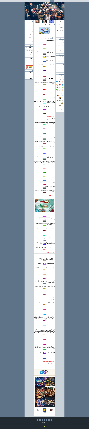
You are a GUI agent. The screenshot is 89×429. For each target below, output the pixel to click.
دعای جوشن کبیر (61, 60)
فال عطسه (31, 72)
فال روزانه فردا (30, 78)
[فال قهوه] (50, 391)
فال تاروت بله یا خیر (30, 41)
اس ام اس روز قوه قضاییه (51, 366)
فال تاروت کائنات (30, 27)
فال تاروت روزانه (30, 23)
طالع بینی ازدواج (61, 56)
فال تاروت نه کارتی (30, 35)
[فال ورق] (40, 401)
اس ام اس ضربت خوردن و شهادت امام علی (60, 25)
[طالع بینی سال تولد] (59, 102)
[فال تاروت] (50, 381)
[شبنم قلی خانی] (37, 21)
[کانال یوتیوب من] (39, 420)
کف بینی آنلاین (61, 52)
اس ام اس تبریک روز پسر (60, 28)
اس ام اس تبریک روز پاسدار (50, 364)
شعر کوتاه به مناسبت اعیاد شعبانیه (50, 35)
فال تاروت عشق (30, 38)
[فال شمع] (40, 391)
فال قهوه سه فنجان (61, 46)
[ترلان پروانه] (44, 21)
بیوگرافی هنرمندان (30, 76)
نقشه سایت (42, 423)
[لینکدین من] (37, 420)
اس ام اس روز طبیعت (61, 23)
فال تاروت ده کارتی (30, 37)
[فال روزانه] (40, 381)
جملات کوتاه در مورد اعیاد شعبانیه (50, 36)
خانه (63, 0)
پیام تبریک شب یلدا (30, 64)
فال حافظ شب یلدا (30, 63)
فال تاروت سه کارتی (30, 30)
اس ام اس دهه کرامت (51, 365)
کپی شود (44, 44)
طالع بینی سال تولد (61, 110)
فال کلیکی (62, 66)
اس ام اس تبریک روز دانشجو (50, 367)
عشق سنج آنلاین (61, 71)
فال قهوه (62, 44)
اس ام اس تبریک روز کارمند (60, 31)
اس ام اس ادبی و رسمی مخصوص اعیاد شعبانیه (49, 38)
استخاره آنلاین (48, 0)
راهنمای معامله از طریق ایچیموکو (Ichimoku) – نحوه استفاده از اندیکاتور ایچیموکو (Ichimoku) (29, 48)
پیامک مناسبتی (52, 0)
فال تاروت (58, 0)
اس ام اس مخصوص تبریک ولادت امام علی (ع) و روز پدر (60, 27)
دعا (62, 62)
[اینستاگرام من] (46, 420)
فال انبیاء (62, 40)
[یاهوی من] (51, 420)
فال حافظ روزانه (30, 61)
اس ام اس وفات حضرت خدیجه (50, 363)
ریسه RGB (62, 75)
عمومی (51, 413)
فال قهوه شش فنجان (61, 47)
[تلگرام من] (50, 420)
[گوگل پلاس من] (41, 420)
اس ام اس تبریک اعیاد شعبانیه (44, 4)
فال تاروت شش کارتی (30, 34)
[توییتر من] (42, 420)
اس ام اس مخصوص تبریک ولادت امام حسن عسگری (48, 364)
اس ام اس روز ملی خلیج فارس (60, 30)
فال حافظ (61, 0)
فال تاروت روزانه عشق (30, 40)
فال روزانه (55, 0)
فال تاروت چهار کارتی (30, 31)
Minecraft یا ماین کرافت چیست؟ (29, 50)
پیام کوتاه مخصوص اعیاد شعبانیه (50, 37)
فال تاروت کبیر (30, 24)
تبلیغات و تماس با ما (44, 0)
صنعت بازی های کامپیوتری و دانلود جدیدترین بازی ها (29, 54)
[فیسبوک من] (48, 420)
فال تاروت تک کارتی (30, 28)
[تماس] (44, 420)
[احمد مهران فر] (51, 21)
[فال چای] (50, 401)
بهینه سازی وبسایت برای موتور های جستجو (29, 52)
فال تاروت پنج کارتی (30, 33)
